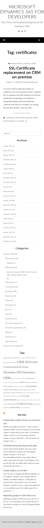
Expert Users (14, 378)
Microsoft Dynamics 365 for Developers (22, 12)
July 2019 (6, 187)
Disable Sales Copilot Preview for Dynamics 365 (21, 421)
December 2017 (8, 237)
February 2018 (8, 228)
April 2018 (6, 218)
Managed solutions (32, 382)
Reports (25, 392)
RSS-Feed (22, 415)
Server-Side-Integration (12, 323)
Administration (16, 63)
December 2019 (8, 178)
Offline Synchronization (19, 386)
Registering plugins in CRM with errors (19, 496)
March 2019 (7, 191)
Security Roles (9, 318)
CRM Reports (9, 282)
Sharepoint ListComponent (12, 346)
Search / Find (11, 396)
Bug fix (28, 358)
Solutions (10, 263)
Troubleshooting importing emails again (20, 446)
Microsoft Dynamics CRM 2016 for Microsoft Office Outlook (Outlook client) (22, 273)
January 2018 (7, 232)
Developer (23, 366)
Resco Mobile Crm (31, 392)
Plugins (13, 393)
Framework (6, 382)
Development (9, 291)
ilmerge (11, 382)
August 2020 (7, 169)
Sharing (7, 332)
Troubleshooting (24, 403)
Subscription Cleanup (28, 400)
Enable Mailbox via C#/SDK (15, 471)
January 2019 (7, 200)
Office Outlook (8, 386)
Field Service (9, 296)
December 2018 (8, 205)
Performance (9, 305)
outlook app (22, 390)
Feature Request (22, 378)
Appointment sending (10, 358)
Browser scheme (21, 358)
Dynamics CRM (29, 63)
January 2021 (7, 155)
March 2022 (7, 150)
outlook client (30, 390)
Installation (16, 382)
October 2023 (7, 146)
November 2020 (8, 164)
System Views (36, 400)
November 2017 (8, 241)
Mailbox (7, 300)
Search (7, 314)
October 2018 (7, 209)
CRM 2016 (20, 118)
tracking (5, 404)
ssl (26, 121)
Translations (9, 337)
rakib (40, 522)
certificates (10, 118)
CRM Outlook (9, 267)
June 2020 (6, 173)
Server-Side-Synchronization (14, 328)
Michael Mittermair (30, 82)
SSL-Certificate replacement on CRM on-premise (22, 72)
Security (18, 396)
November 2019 (8, 182)
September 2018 (8, 214)
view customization (25, 407)
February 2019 (8, 196)
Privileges (19, 393)
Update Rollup (9, 341)
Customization (9, 287)
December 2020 (8, 159)
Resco (7, 309)
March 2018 (7, 223)
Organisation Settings (10, 389)
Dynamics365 (8, 121)
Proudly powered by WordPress (13, 522)
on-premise (19, 121)
